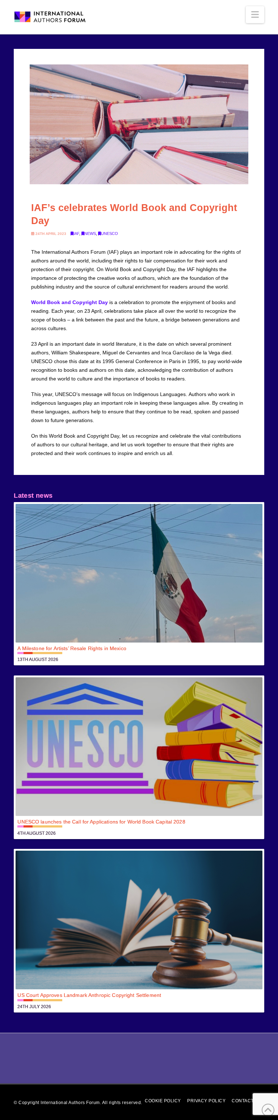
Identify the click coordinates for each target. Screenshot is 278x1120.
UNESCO (109, 233)
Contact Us (246, 1100)
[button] (255, 14)
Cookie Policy (163, 1100)
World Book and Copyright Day (69, 302)
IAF (76, 233)
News (90, 233)
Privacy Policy (206, 1100)
